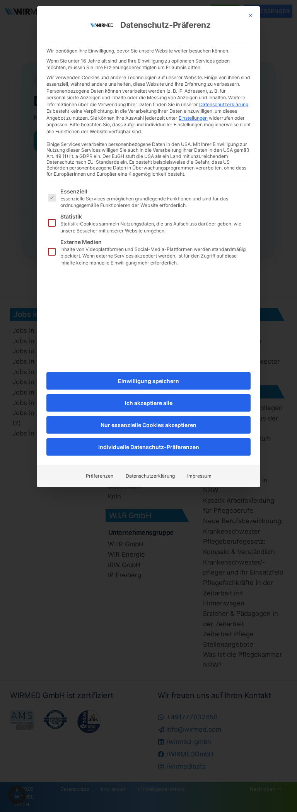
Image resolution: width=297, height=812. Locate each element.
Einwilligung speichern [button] (148, 381)
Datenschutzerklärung (223, 104)
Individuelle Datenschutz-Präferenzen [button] (148, 447)
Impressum (199, 476)
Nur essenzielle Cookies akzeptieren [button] (148, 425)
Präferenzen (99, 476)
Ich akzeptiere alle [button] (148, 403)
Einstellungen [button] (193, 118)
